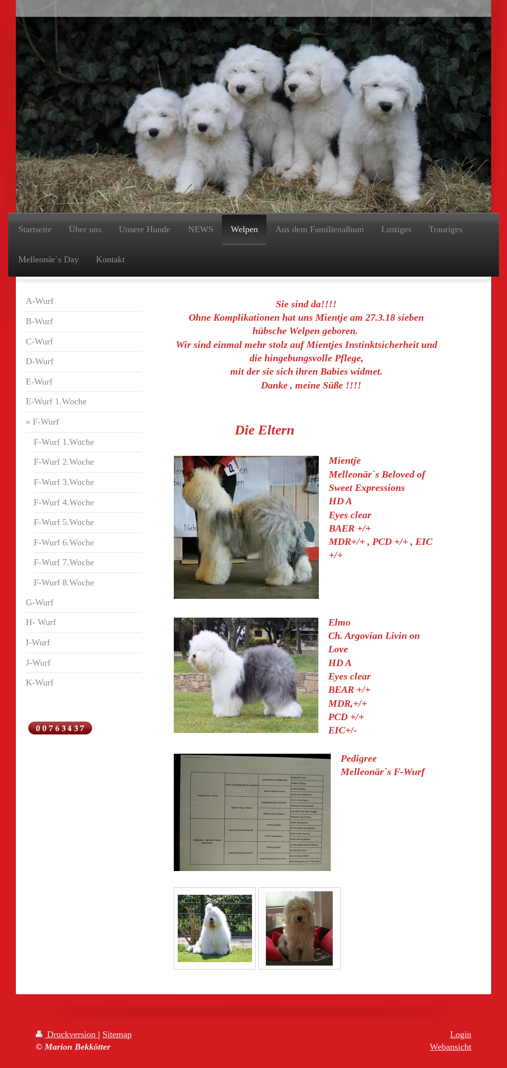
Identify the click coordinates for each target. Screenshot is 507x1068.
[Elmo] (215, 928)
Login (460, 1034)
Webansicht (450, 1047)
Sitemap (117, 1034)
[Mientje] (299, 928)
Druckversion (71, 1034)
